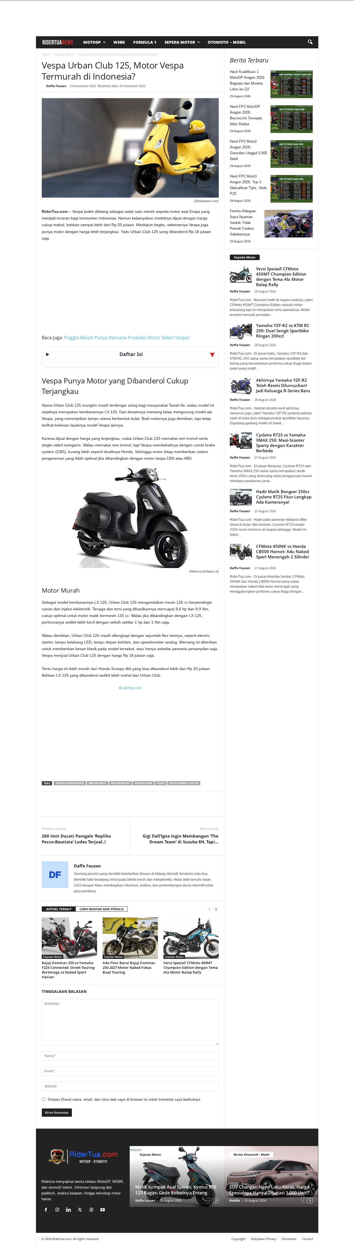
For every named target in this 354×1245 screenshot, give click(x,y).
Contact (307, 1239)
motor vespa (143, 783)
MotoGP (92, 42)
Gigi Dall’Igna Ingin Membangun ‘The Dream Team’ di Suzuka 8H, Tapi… (180, 838)
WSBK (119, 42)
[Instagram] (58, 1210)
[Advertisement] (130, 287)
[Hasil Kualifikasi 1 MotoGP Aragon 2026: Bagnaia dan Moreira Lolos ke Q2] (291, 84)
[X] (60, 808)
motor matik (97, 783)
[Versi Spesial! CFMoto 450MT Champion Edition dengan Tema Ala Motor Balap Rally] (191, 938)
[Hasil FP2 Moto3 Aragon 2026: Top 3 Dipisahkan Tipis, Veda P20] (291, 189)
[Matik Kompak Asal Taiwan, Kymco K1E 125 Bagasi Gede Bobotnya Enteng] (177, 1176)
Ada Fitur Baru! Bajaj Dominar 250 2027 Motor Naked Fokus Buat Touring (129, 967)
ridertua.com (132, 688)
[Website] (92, 1210)
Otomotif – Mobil (227, 42)
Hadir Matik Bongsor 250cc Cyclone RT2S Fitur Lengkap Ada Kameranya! (283, 497)
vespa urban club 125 (183, 783)
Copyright (238, 1239)
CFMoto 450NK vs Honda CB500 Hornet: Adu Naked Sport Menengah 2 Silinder (282, 551)
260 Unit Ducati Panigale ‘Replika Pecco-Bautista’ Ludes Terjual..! (76, 838)
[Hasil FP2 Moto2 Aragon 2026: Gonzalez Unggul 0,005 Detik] (291, 154)
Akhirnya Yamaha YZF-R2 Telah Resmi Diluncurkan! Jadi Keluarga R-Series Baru (283, 385)
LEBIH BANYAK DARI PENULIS (102, 909)
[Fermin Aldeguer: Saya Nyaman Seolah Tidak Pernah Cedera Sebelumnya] (288, 223)
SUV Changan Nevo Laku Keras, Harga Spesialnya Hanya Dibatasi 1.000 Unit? (269, 1190)
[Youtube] (103, 1210)
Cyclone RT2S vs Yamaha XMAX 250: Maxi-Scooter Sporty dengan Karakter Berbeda (281, 442)
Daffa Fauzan (56, 86)
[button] (310, 42)
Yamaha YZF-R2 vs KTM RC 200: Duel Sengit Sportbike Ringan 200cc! (282, 331)
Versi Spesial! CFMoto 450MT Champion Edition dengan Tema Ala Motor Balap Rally (190, 967)
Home (46, 54)
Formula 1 (144, 42)
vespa (161, 783)
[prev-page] (209, 909)
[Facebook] (47, 808)
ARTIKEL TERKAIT (58, 909)
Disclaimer (289, 1239)
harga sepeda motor (70, 783)
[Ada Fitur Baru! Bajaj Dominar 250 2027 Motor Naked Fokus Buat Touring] (130, 938)
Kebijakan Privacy (263, 1239)
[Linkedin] (85, 808)
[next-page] (216, 909)
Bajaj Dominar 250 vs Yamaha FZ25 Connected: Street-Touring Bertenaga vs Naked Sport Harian (68, 969)
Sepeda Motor (180, 42)
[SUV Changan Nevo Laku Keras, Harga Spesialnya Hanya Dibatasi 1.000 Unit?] (271, 1176)
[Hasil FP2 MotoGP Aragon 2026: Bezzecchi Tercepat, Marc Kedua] (291, 119)
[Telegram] (98, 808)
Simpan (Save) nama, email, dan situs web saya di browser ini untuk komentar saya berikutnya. (124, 1099)
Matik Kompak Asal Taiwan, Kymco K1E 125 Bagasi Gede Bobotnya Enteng (176, 1190)
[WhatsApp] (72, 808)
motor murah (120, 783)
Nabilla (234, 1200)
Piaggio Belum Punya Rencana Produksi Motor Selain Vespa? (127, 337)
